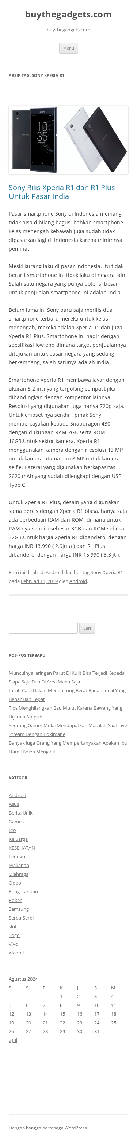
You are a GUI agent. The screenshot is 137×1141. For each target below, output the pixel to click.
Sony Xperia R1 (107, 572)
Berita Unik (21, 812)
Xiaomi (16, 952)
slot (13, 926)
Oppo (15, 882)
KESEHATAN (22, 847)
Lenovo (17, 856)
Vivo (13, 944)
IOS (12, 830)
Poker (15, 900)
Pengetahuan (23, 891)
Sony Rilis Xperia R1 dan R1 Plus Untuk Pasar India (62, 192)
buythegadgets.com (68, 14)
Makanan (19, 865)
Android (54, 572)
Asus (14, 804)
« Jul (13, 1040)
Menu (68, 48)
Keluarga (18, 839)
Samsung (19, 909)
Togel (14, 935)
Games (16, 821)
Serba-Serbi (21, 917)
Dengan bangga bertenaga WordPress (48, 1128)
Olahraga (18, 874)
